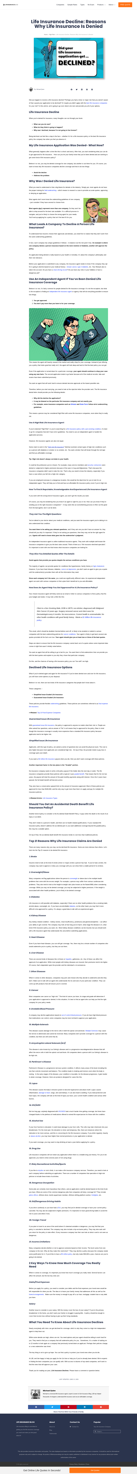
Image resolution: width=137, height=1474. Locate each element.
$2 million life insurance (46, 759)
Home (46, 34)
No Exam (91, 5)
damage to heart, (45, 1093)
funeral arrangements (36, 1294)
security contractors (94, 465)
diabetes (72, 906)
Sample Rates (72, 5)
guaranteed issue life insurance (43, 725)
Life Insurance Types (50, 798)
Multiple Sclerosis (91, 1031)
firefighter (95, 1195)
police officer (33, 1195)
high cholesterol (98, 566)
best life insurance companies (96, 103)
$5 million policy (66, 1254)
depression (72, 569)
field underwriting (50, 190)
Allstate (73, 404)
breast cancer (72, 267)
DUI (59, 1208)
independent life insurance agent (60, 291)
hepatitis (69, 959)
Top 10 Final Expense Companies (49, 713)
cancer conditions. (69, 634)
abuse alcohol (35, 1136)
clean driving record (60, 270)
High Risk (52, 34)
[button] (125, 4)
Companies (60, 5)
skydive (40, 1170)
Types (82, 5)
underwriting (55, 704)
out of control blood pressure (72, 1015)
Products (100, 5)
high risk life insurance (56, 447)
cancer (63, 569)
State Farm (84, 404)
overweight (73, 878)
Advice (111, 5)
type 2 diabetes (83, 267)
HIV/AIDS (61, 1111)
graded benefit (79, 774)
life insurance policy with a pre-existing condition (84, 429)
